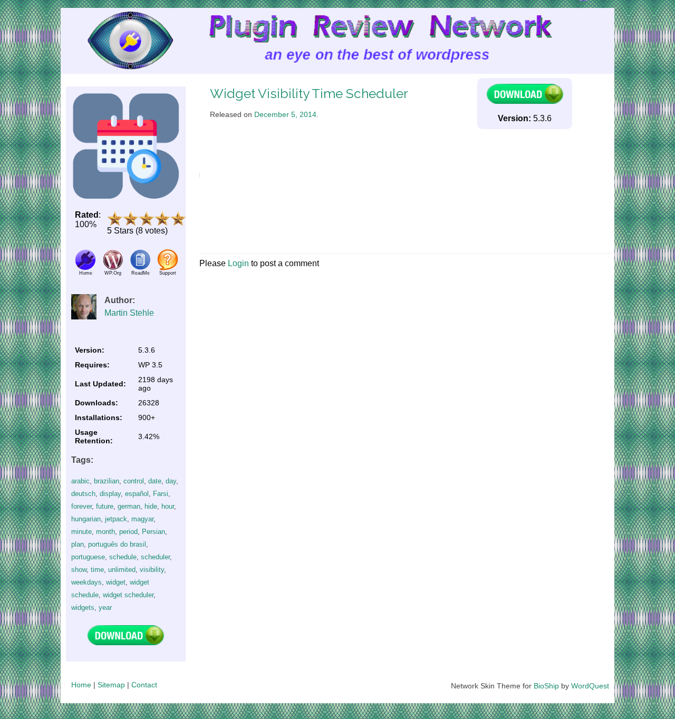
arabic (80, 481)
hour (167, 506)
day (171, 481)
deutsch (83, 494)
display (110, 494)
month (105, 532)
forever (81, 506)
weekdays (86, 582)
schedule (123, 557)
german (129, 506)
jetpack (116, 519)
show (78, 570)
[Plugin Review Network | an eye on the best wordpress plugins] (117, 41)
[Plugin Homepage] (85, 267)
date (154, 481)
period (128, 532)
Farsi (160, 494)
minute (81, 532)
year (105, 607)
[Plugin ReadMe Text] (140, 267)
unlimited (122, 570)
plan (77, 544)
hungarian (86, 519)
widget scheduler (128, 595)
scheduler (155, 557)
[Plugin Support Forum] (167, 267)
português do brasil (117, 544)
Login (238, 263)
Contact (144, 685)
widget (116, 582)
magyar (142, 519)
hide (150, 506)
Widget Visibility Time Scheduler (309, 93)
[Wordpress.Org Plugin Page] (112, 267)
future (104, 506)
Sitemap (111, 685)
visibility (152, 570)
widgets (82, 607)
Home (81, 685)
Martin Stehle (129, 312)
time (97, 570)
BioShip (546, 686)
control (133, 481)
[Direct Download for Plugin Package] (125, 642)
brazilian (106, 481)
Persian (153, 532)
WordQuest (590, 686)
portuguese (88, 557)
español (137, 494)
